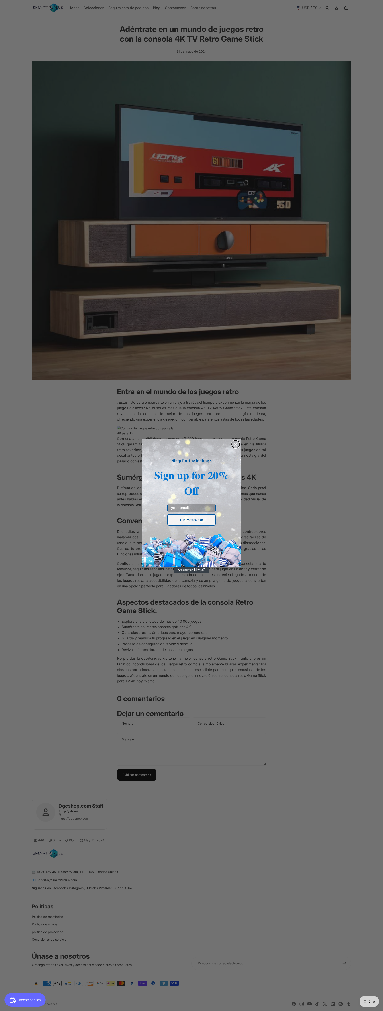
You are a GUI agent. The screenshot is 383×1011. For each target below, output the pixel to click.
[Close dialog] (236, 444)
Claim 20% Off (191, 519)
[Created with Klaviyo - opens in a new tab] (191, 570)
